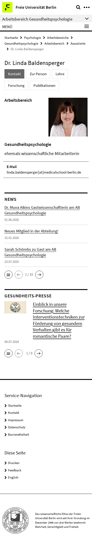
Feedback (14, 470)
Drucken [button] (13, 463)
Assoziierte (78, 43)
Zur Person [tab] (38, 73)
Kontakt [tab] (14, 73)
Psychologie (32, 37)
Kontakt (13, 412)
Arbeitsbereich (54, 43)
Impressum (15, 420)
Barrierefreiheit (18, 434)
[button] (8, 274)
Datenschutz (16, 427)
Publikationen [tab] (44, 85)
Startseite (11, 37)
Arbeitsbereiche (58, 37)
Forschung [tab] (16, 85)
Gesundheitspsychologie (21, 43)
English (13, 477)
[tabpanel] (46, 137)
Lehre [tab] (60, 73)
